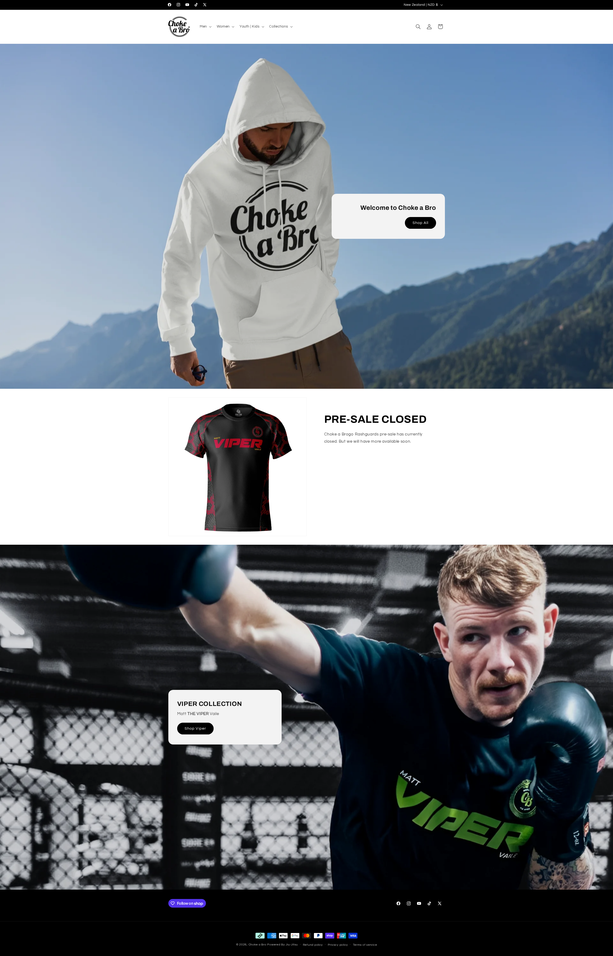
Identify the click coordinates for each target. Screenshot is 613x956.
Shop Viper (195, 728)
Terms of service (365, 945)
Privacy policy (338, 945)
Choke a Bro (258, 944)
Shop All (420, 223)
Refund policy (313, 945)
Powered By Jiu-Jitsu (282, 944)
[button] (205, 26)
